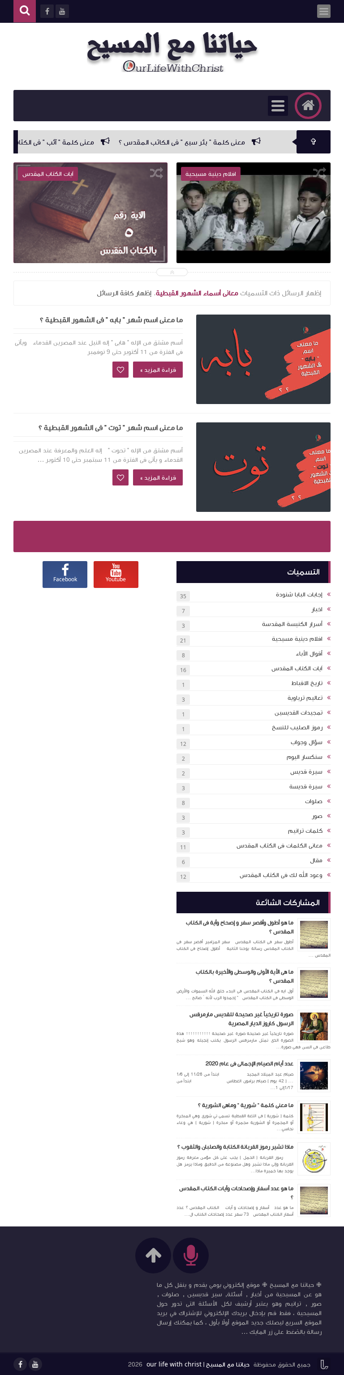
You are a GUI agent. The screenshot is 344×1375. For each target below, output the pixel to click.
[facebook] (20, 1364)
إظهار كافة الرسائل (124, 293)
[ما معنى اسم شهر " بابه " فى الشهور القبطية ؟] (263, 359)
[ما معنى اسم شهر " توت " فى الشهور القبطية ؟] (263, 467)
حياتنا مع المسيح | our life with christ (197, 1364)
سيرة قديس (306, 771)
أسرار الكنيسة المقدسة (292, 624)
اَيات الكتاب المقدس (296, 668)
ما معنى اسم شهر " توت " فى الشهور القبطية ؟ (111, 427)
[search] (24, 11)
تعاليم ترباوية (305, 698)
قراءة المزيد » (158, 370)
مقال (316, 860)
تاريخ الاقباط (306, 683)
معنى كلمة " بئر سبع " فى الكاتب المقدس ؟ (208, 142)
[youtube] (35, 1364)
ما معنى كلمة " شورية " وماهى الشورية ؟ (245, 1105)
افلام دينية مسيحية (297, 638)
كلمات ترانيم (305, 830)
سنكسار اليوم (304, 757)
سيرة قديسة (305, 786)
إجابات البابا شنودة (299, 594)
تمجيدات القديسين (298, 712)
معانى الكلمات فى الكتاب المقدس (279, 845)
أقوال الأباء (309, 653)
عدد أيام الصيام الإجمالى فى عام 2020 (249, 1064)
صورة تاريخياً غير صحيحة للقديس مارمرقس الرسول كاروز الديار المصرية (241, 1018)
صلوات (313, 801)
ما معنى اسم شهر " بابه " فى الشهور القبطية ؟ (111, 320)
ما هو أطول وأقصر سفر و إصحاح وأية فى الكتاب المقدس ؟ (239, 927)
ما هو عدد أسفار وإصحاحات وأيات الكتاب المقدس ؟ (236, 1192)
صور (317, 816)
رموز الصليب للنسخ (297, 727)
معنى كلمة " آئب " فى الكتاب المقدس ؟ (63, 142)
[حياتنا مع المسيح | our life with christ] (176, 52)
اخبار (316, 609)
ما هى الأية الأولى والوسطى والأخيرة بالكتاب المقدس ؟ (244, 976)
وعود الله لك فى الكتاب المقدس (281, 875)
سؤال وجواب (306, 742)
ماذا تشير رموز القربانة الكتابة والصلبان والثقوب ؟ (235, 1147)
